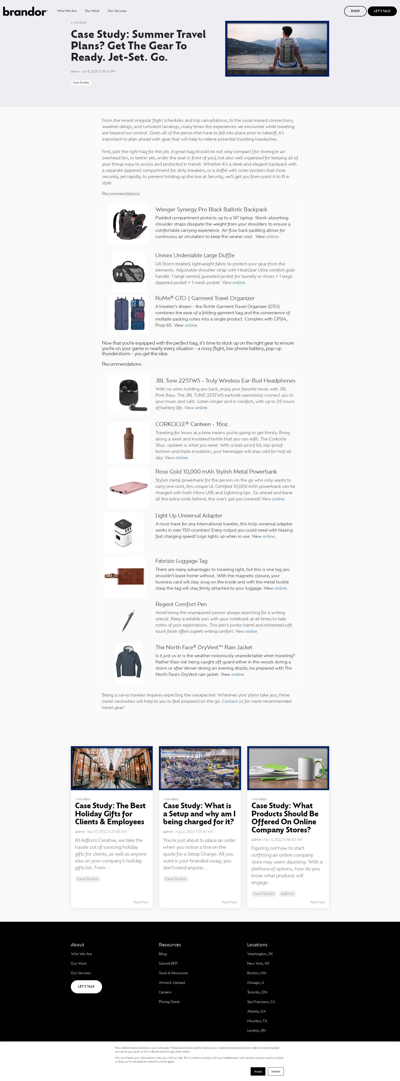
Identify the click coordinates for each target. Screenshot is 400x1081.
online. (239, 283)
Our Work (92, 11)
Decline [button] (275, 1071)
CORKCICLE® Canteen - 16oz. (193, 424)
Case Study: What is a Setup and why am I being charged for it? (199, 814)
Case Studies (81, 82)
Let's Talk (382, 11)
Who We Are (67, 11)
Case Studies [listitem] (87, 879)
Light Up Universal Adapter (189, 515)
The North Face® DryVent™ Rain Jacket (204, 647)
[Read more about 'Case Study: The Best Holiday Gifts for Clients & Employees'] (112, 768)
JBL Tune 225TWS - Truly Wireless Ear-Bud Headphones (226, 381)
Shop (355, 11)
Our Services (117, 11)
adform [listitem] (287, 894)
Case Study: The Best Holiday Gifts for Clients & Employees (110, 814)
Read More (141, 902)
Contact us (232, 701)
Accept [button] (258, 1071)
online (272, 237)
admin (75, 71)
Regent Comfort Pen (181, 604)
